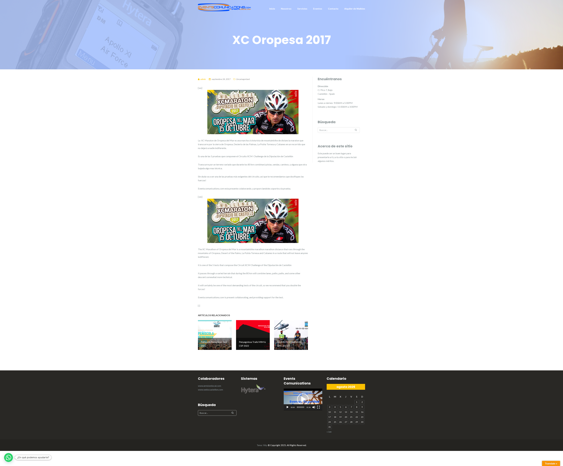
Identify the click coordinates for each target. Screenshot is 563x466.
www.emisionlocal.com (209, 385)
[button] (303, 399)
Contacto (333, 8)
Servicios (302, 8)
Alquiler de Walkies (354, 8)
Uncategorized (243, 79)
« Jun (329, 431)
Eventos (317, 8)
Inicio (272, 8)
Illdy (265, 445)
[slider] (300, 407)
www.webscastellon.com (210, 389)
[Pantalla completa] (318, 407)
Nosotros (286, 8)
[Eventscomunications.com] (224, 7)
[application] (303, 399)
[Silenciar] (313, 407)
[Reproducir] (287, 407)
